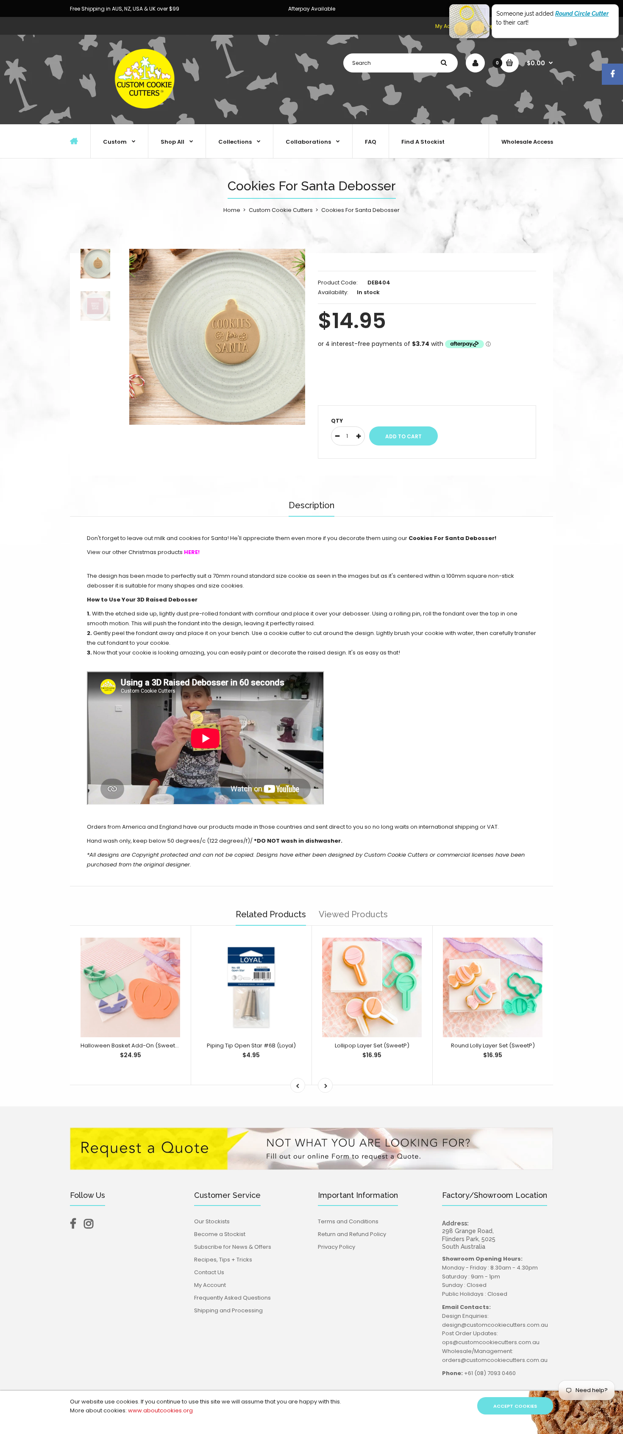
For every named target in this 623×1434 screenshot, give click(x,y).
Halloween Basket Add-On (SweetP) (131, 1045)
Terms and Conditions (348, 1221)
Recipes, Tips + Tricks (223, 1260)
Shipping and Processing (228, 1310)
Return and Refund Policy (352, 1234)
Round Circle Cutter (582, 13)
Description (311, 505)
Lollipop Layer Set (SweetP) (372, 1045)
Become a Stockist (219, 1234)
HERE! (192, 552)
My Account (210, 1285)
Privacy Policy (336, 1247)
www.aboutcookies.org (160, 1410)
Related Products (271, 914)
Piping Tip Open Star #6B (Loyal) (251, 1045)
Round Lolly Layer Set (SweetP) (493, 1045)
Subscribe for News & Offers (232, 1247)
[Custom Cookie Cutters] (146, 115)
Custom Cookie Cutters (281, 210)
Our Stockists (212, 1221)
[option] (217, 337)
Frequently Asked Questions (232, 1298)
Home (231, 210)
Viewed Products (353, 914)
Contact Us (209, 1272)
